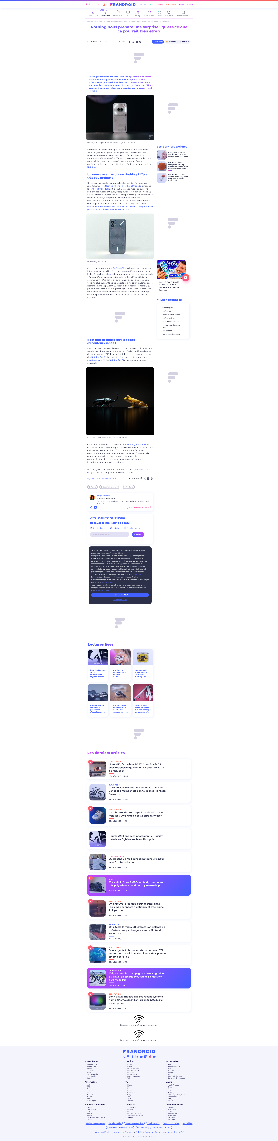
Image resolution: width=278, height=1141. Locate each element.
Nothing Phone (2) (133, 186)
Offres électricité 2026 (171, 334)
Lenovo (171, 1070)
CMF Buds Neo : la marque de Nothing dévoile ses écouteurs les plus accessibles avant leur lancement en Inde (178, 167)
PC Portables (173, 1061)
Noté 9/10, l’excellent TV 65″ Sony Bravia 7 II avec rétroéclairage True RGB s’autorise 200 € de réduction (137, 767)
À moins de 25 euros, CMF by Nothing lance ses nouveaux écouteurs (178, 154)
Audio (93, 487)
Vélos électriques (175, 1104)
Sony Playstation (133, 1076)
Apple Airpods (173, 1085)
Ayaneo (130, 1066)
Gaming (130, 1061)
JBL (169, 1091)
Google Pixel (91, 1066)
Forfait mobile (186, 4)
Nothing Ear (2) (98, 357)
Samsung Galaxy (93, 1074)
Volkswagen (91, 1101)
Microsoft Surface (175, 1076)
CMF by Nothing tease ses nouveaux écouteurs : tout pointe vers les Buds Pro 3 (178, 177)
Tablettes (130, 1104)
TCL (128, 1097)
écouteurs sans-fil (96, 360)
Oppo (89, 1072)
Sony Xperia (91, 1076)
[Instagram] (128, 1056)
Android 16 (187, 1123)
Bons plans (170, 4)
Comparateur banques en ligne (120, 1127)
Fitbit (89, 1111)
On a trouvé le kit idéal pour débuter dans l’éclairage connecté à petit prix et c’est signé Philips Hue (136, 907)
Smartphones (91, 1061)
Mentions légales (102, 1132)
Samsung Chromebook (177, 1078)
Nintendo (130, 1072)
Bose (170, 1087)
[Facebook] (132, 1056)
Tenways (171, 1117)
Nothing (107, 21)
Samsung (131, 1093)
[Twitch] (145, 1056)
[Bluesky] (154, 1056)
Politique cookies (102, 590)
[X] (123, 1056)
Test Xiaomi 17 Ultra (171, 1123)
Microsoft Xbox (133, 1070)
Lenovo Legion (133, 1068)
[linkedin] (95, 507)
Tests (150, 4)
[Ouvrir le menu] (88, 5)
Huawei (89, 1068)
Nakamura (172, 1115)
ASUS (129, 1064)
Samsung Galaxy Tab (135, 1115)
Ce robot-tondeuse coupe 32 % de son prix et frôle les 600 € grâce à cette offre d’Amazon (136, 814)
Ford (88, 1091)
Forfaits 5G (166, 311)
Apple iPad (131, 1108)
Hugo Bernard (103, 496)
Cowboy (171, 1108)
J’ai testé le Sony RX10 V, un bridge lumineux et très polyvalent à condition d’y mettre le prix (137, 884)
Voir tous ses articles (138, 507)
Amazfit (90, 1108)
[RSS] (137, 1056)
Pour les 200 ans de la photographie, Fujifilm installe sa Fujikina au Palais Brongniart (97, 673)
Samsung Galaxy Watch (96, 1117)
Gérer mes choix (120, 600)
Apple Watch (91, 1109)
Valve (129, 1078)
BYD (88, 1087)
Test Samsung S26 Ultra (161, 1127)
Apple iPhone (92, 1064)
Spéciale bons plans (135, 528)
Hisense (130, 1085)
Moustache (172, 1113)
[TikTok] (150, 1056)
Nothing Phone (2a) (99, 189)
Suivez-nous (158, 42)
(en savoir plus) (135, 574)
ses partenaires (107, 582)
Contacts (129, 1132)
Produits (129, 487)
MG (88, 1093)
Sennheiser (172, 1097)
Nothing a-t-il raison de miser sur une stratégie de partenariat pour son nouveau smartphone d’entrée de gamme (143, 708)
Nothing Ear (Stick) (136, 444)
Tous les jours (98, 528)
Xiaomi (89, 1078)
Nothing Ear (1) (116, 360)
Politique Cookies (144, 1132)
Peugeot (90, 1095)
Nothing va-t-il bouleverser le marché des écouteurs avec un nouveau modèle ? (120, 708)
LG (128, 1087)
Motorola (90, 1070)
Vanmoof (171, 1119)
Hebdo (115, 528)
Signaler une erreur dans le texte (101, 479)
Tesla (88, 1099)
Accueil (90, 21)
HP (169, 1074)
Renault (89, 1097)
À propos (117, 1132)
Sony (129, 1095)
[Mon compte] (104, 4)
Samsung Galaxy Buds (176, 1095)
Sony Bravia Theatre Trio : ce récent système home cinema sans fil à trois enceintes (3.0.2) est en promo (136, 1000)
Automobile (91, 1082)
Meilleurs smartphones (171, 315)
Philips (129, 1091)
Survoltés (113, 785)
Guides (159, 4)
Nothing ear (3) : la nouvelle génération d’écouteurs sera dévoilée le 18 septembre (97, 708)
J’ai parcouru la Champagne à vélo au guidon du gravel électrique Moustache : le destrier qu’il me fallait (136, 976)
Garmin (89, 1113)
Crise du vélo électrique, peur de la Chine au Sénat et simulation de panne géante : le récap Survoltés (137, 791)
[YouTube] (141, 1056)
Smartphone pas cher (171, 322)
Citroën (89, 1089)
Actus (143, 4)
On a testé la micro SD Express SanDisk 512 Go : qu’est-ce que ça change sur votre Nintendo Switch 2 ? (137, 930)
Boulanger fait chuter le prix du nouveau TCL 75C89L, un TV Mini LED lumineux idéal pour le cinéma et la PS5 (137, 953)
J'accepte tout (121, 595)
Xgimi (129, 1099)
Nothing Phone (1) (114, 186)
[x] (90, 507)
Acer (170, 1064)
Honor (170, 1072)
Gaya (170, 1111)
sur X (110, 274)
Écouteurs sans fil (111, 487)
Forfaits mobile (168, 318)
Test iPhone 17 (153, 1123)
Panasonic (131, 1089)
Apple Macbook (174, 1066)
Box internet (167, 331)
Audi (88, 1085)
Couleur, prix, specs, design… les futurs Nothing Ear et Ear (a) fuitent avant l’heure (142, 673)
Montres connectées (95, 1104)
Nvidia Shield (132, 1074)
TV (127, 1082)
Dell (169, 1068)
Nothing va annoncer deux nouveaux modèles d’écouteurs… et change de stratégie (120, 673)
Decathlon (172, 1109)
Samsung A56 (167, 308)
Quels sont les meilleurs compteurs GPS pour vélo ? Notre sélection (136, 860)
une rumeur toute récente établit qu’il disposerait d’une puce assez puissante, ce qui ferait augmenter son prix (120, 208)
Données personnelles (166, 1132)
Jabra (170, 1089)
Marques (98, 21)
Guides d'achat (116, 856)
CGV (181, 1132)
